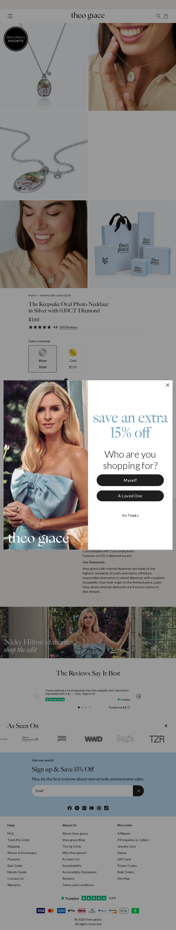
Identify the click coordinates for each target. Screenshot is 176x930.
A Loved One (130, 495)
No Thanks (130, 515)
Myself (130, 480)
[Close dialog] (167, 385)
